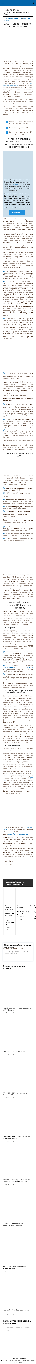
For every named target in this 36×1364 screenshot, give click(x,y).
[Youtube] (6, 958)
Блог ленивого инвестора (13, 18)
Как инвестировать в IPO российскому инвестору (13, 1224)
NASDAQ (6, 85)
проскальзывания (9, 667)
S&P (31, 83)
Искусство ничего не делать (14, 1051)
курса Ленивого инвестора (18, 834)
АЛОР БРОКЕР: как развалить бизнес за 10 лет (15, 1094)
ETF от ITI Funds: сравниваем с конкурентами (15, 1267)
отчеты (15, 184)
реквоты (30, 667)
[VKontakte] (13, 958)
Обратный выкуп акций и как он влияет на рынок (16, 1137)
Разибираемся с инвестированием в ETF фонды (17, 1009)
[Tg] (19, 958)
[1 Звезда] (18, 876)
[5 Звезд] (18, 939)
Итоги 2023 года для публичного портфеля (23, 914)
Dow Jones (14, 85)
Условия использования (18, 1358)
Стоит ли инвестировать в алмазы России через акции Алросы (17, 1181)
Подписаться (17, 212)
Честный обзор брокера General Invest (16, 1311)
